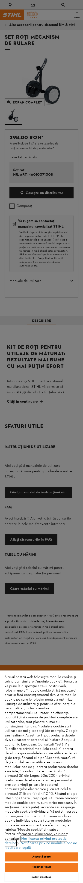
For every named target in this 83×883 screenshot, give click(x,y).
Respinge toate (42, 867)
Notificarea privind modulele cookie (49, 843)
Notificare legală (18, 847)
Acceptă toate (41, 857)
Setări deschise (42, 877)
